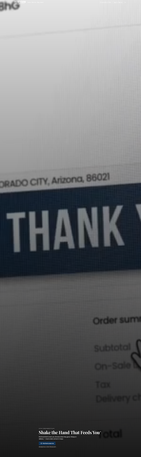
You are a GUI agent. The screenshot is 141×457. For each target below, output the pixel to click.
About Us (34, 2)
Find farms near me (48, 443)
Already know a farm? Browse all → (48, 447)
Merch (41, 2)
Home (29, 2)
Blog (38, 2)
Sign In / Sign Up (118, 2)
